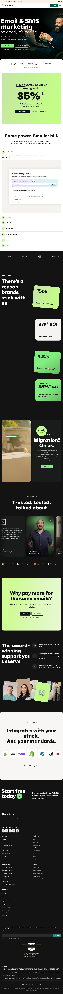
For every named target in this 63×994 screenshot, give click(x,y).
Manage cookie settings (54, 988)
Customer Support (6, 910)
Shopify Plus (36, 842)
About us (4, 893)
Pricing (3, 842)
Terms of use (29, 988)
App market (4, 856)
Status (12, 988)
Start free (54, 5)
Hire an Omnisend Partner (39, 879)
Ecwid (34, 859)
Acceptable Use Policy (44, 988)
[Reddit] (40, 985)
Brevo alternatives (6, 879)
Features (4, 839)
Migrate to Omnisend (39, 111)
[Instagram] (33, 985)
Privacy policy (36, 988)
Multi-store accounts (7, 845)
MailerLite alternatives (7, 881)
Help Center (5, 850)
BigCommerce (36, 845)
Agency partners (18, 1)
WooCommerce (37, 850)
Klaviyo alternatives (6, 876)
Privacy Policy (15, 938)
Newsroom (4, 915)
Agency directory (37, 876)
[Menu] (60, 6)
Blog (3, 901)
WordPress (35, 848)
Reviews (4, 848)
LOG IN (42, 873)
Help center (4, 1)
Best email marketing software (9, 884)
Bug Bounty (4, 913)
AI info (3, 918)
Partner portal (36, 873)
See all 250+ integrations (31, 766)
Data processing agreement (20, 988)
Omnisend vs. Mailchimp (8, 873)
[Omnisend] (7, 6)
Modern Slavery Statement (31, 990)
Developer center (6, 853)
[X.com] (26, 985)
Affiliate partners (37, 867)
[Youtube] (36, 984)
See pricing (22, 111)
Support (10, 1)
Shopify (34, 839)
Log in (59, 1)
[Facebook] (23, 985)
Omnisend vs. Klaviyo (7, 870)
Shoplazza (35, 856)
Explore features (22, 45)
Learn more (5, 157)
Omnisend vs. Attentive (7, 867)
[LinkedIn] (29, 985)
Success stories (6, 907)
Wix (33, 853)
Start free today (13, 793)
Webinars (4, 904)
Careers (5, 899)
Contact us (4, 896)
